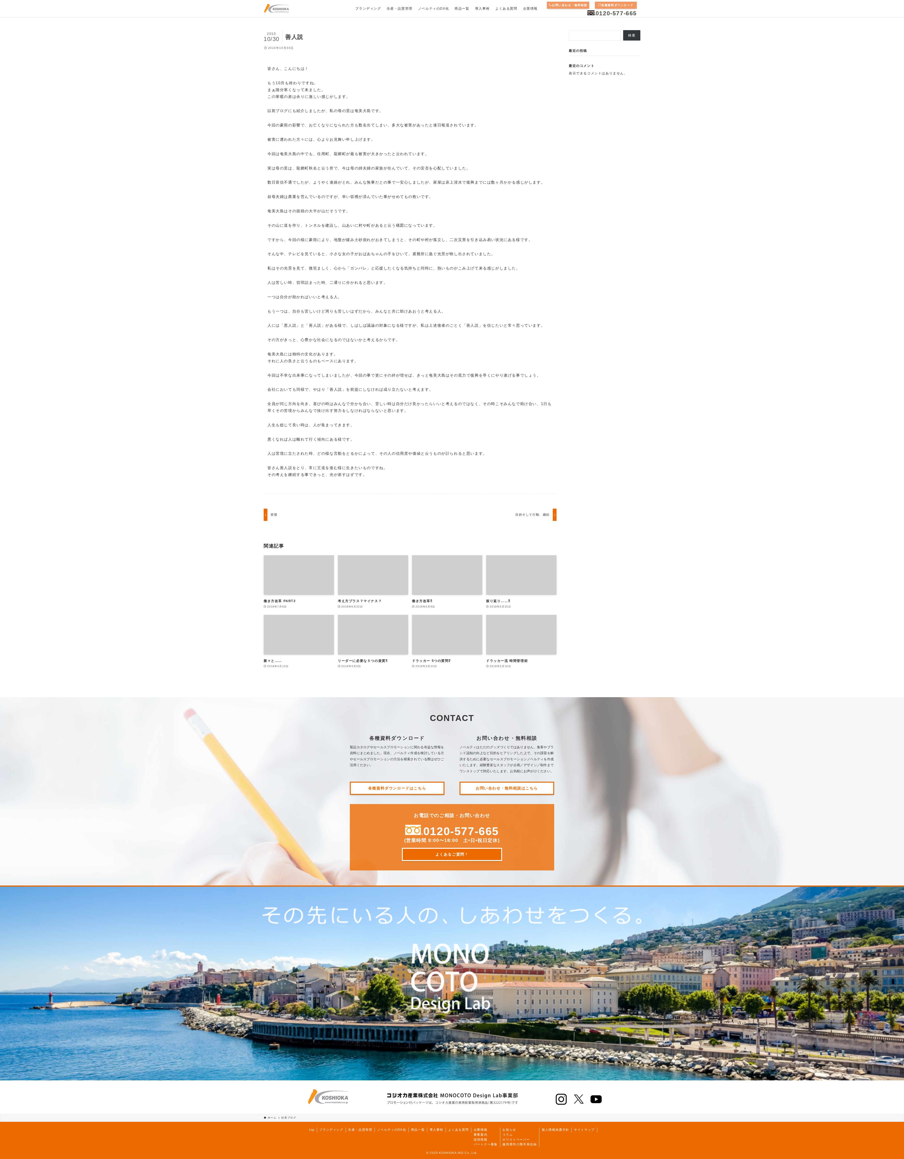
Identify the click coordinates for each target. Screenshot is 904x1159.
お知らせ (509, 1129)
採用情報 (480, 1139)
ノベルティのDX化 (391, 1129)
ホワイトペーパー (516, 1139)
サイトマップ (584, 1129)
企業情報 (480, 1129)
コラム (507, 1134)
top (312, 1129)
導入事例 (436, 1129)
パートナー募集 (486, 1144)
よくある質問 (458, 1129)
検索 (631, 35)
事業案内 (480, 1134)
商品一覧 (418, 1129)
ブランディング (331, 1129)
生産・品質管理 (360, 1129)
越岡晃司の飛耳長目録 (519, 1144)
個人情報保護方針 (555, 1129)
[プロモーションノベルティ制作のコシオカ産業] (276, 8)
